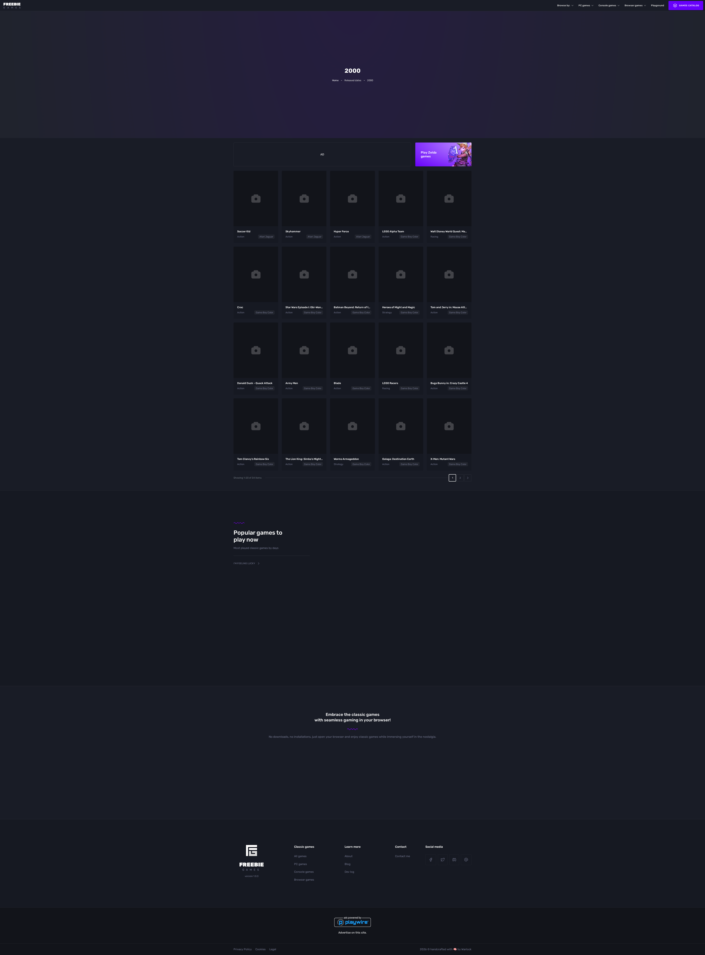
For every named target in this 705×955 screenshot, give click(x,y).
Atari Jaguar (266, 236)
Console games (607, 5)
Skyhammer (293, 231)
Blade (337, 383)
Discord (454, 859)
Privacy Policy (243, 949)
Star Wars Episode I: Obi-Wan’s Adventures (311, 307)
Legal (272, 949)
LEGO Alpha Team (393, 231)
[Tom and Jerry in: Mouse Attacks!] (449, 274)
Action (240, 236)
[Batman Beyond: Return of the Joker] (352, 274)
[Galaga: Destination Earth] (401, 426)
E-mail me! (466, 859)
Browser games (634, 5)
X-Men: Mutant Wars (443, 459)
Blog (347, 864)
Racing (434, 236)
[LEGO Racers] (401, 350)
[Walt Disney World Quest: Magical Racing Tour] (449, 198)
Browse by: (563, 5)
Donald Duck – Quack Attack (254, 383)
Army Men (291, 383)
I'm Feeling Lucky (244, 563)
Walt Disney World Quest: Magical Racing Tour (458, 231)
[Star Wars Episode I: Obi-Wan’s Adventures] (304, 274)
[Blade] (352, 350)
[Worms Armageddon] (352, 426)
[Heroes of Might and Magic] (401, 274)
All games (300, 856)
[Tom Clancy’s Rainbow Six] (256, 426)
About (348, 856)
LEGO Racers (390, 383)
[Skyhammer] (304, 198)
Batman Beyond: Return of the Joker (356, 307)
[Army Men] (304, 350)
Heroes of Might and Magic (398, 307)
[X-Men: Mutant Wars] (449, 426)
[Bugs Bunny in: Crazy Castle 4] (449, 350)
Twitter (443, 859)
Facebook (430, 859)
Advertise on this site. (352, 932)
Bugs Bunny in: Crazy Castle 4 (449, 383)
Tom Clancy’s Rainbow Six (253, 459)
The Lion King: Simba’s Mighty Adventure (310, 459)
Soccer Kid (243, 231)
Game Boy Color (409, 236)
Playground (657, 5)
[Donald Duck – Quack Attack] (256, 350)
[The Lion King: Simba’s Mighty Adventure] (304, 426)
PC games (584, 5)
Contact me (402, 856)
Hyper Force (341, 231)
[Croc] (256, 274)
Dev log (349, 871)
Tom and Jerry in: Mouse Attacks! (451, 307)
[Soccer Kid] (256, 198)
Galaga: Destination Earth (398, 459)
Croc (240, 307)
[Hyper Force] (352, 198)
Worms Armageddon (346, 459)
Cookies (260, 949)
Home (335, 80)
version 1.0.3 (251, 876)
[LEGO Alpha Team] (401, 198)
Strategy (387, 312)
